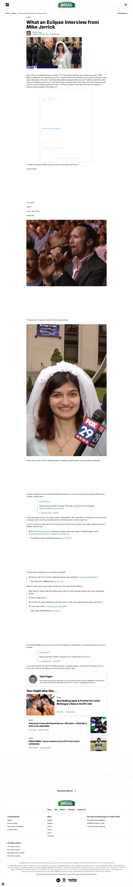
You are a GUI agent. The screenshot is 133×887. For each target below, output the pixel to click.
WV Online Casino (14, 856)
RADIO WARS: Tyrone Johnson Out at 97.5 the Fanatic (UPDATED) (54, 742)
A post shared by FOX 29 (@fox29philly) (66, 158)
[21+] (58, 880)
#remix (55, 508)
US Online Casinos (14, 843)
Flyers (49, 830)
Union (49, 833)
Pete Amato (32, 730)
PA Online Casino (13, 846)
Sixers (49, 826)
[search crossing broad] (125, 4)
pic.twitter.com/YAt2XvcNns (59, 534)
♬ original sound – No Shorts (50, 661)
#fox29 (61, 508)
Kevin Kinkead (33, 748)
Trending (50, 836)
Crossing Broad (13, 817)
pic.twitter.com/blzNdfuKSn (87, 577)
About (49, 809)
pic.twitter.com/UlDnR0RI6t (56, 606)
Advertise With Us (65, 791)
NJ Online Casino (13, 850)
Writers (63, 809)
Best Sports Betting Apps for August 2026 (103, 817)
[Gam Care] (64, 880)
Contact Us (81, 809)
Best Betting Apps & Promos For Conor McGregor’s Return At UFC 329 (78, 702)
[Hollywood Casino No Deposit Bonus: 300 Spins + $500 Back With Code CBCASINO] (98, 725)
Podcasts (71, 809)
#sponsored (32, 534)
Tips (56, 809)
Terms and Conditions (15, 826)
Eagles (49, 820)
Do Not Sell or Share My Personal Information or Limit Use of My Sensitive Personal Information (66, 874)
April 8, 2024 (66, 538)
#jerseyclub (43, 508)
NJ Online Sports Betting (96, 826)
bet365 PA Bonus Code (95, 823)
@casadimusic (44, 501)
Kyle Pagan (38, 32)
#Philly (50, 508)
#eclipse (87, 657)
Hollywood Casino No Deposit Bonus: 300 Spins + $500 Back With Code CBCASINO (58, 724)
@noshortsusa (44, 652)
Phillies (49, 823)
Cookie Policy (12, 830)
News (28, 17)
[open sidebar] (7, 4)
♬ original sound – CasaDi (49, 513)
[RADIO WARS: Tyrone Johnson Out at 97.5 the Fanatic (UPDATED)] (98, 743)
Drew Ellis (60, 712)
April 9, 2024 (59, 581)
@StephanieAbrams (44, 531)
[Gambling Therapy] (72, 880)
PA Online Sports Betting (96, 820)
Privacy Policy (12, 823)
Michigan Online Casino (16, 853)
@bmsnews (44, 534)
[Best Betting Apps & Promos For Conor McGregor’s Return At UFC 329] (40, 704)
